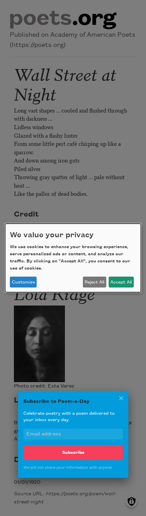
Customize (23, 282)
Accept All (121, 282)
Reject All (94, 282)
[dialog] (73, 258)
